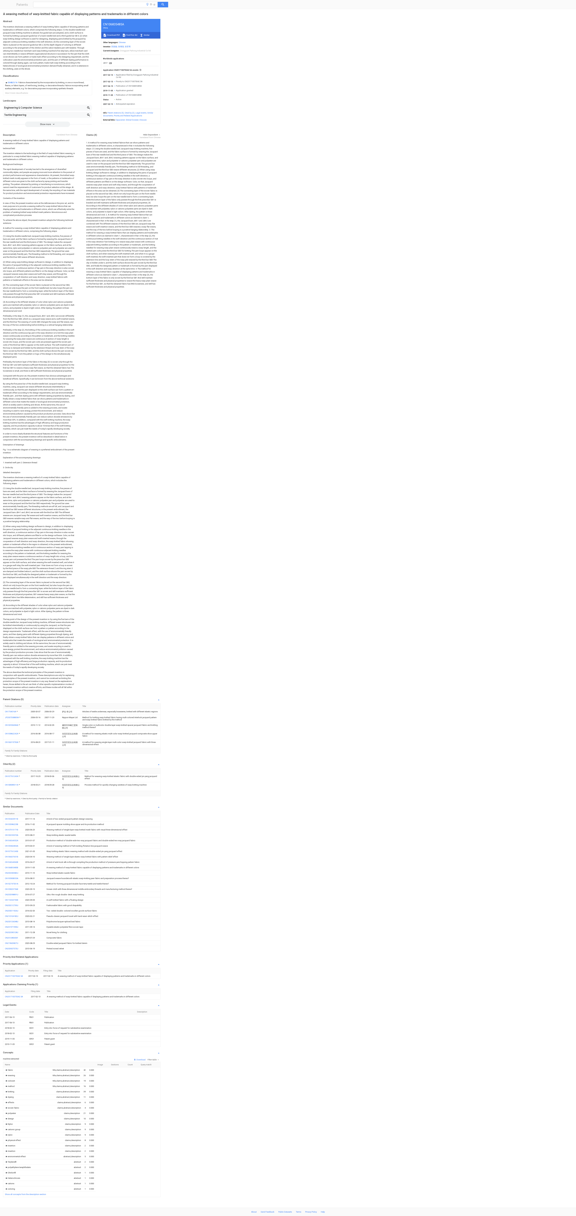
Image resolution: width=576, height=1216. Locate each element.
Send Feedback (267, 1212)
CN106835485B (11, 867)
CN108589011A (12, 785)
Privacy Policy (311, 1212)
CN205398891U (11, 894)
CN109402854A (11, 846)
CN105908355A (11, 878)
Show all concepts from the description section (25, 1194)
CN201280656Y (11, 938)
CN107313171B (11, 830)
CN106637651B (11, 857)
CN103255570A (11, 835)
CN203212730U (11, 905)
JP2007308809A (12, 717)
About (254, 1212)
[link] (47, 85)
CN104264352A (11, 840)
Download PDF (113, 35)
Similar (146, 35)
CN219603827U (11, 943)
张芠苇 (128, 46)
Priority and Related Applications (128, 116)
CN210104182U (11, 916)
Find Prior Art (131, 35)
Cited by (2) (130, 113)
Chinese (122, 42)
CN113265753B (11, 900)
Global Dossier (132, 120)
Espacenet (120, 120)
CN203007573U (11, 948)
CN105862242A (12, 734)
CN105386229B (11, 824)
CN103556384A (12, 725)
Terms (298, 1212)
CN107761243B (11, 851)
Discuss (143, 120)
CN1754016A (11, 711)
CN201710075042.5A (14, 976)
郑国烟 (114, 46)
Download (141, 1060)
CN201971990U (11, 927)
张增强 (121, 46)
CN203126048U (11, 921)
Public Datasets (285, 1212)
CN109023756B (11, 889)
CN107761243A (12, 776)
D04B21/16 (13, 82)
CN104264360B (11, 862)
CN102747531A (11, 884)
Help (323, 1212)
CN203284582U (11, 873)
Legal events (140, 113)
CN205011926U (11, 911)
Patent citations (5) (116, 113)
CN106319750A (12, 742)
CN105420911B (11, 819)
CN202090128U (11, 932)
